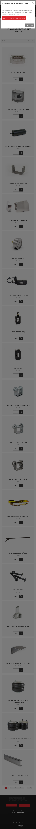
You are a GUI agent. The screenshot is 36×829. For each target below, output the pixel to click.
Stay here (29, 25)
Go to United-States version (14, 18)
